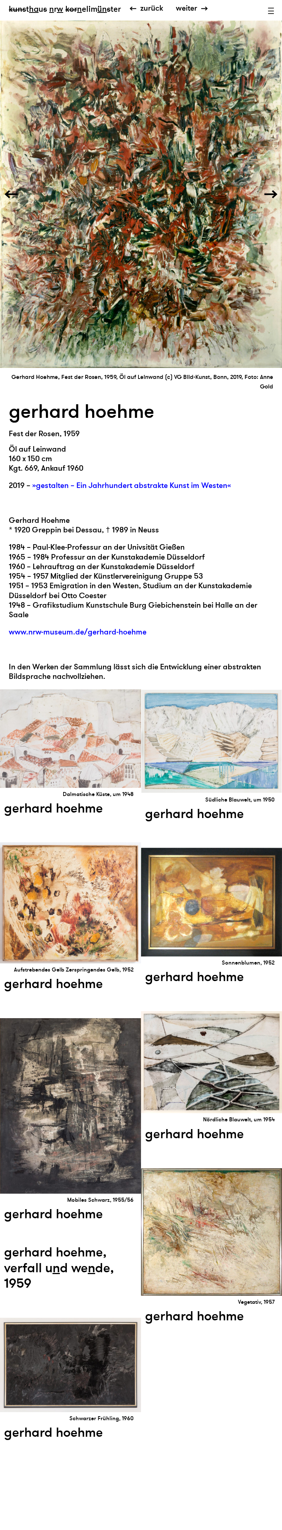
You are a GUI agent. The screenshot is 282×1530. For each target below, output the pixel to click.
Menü (271, 11)
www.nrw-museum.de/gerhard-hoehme (78, 632)
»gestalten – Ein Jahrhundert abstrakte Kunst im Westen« (131, 486)
